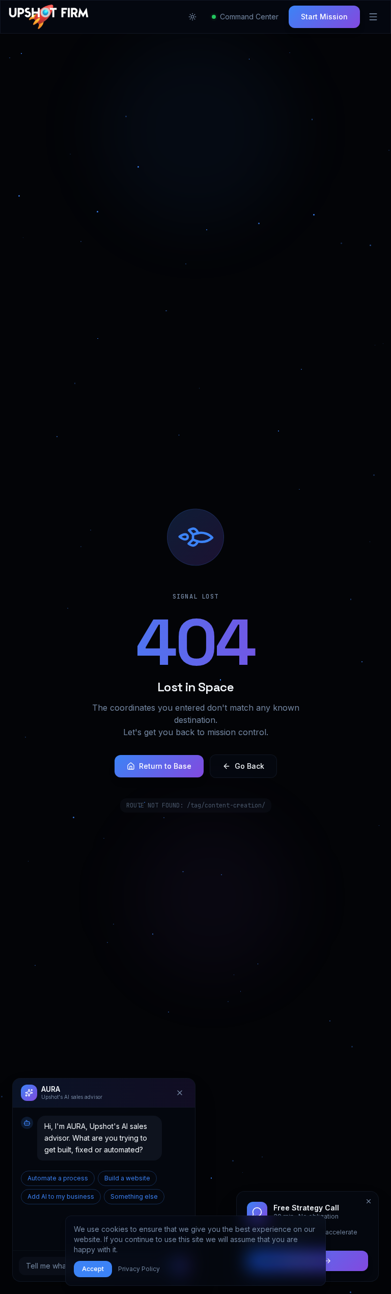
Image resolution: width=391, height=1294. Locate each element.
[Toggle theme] (192, 17)
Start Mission (324, 16)
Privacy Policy (139, 1269)
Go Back (249, 766)
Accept (93, 1269)
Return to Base (165, 766)
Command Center (249, 16)
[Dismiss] (368, 1201)
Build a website (127, 1178)
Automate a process (57, 1178)
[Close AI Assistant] (180, 1093)
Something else (134, 1196)
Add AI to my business (60, 1196)
